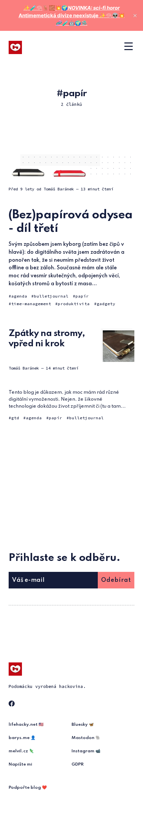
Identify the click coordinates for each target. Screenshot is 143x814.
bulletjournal (51, 296)
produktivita (74, 303)
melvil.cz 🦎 (21, 751)
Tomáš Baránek (59, 188)
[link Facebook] (13, 705)
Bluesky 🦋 (83, 724)
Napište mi (20, 764)
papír (82, 296)
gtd (15, 417)
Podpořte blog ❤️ (28, 787)
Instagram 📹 (86, 751)
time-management (31, 303)
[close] (135, 15)
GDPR (78, 764)
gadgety (106, 303)
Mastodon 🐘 (86, 738)
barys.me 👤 (22, 738)
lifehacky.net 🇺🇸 (26, 724)
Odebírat (116, 580)
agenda (19, 296)
